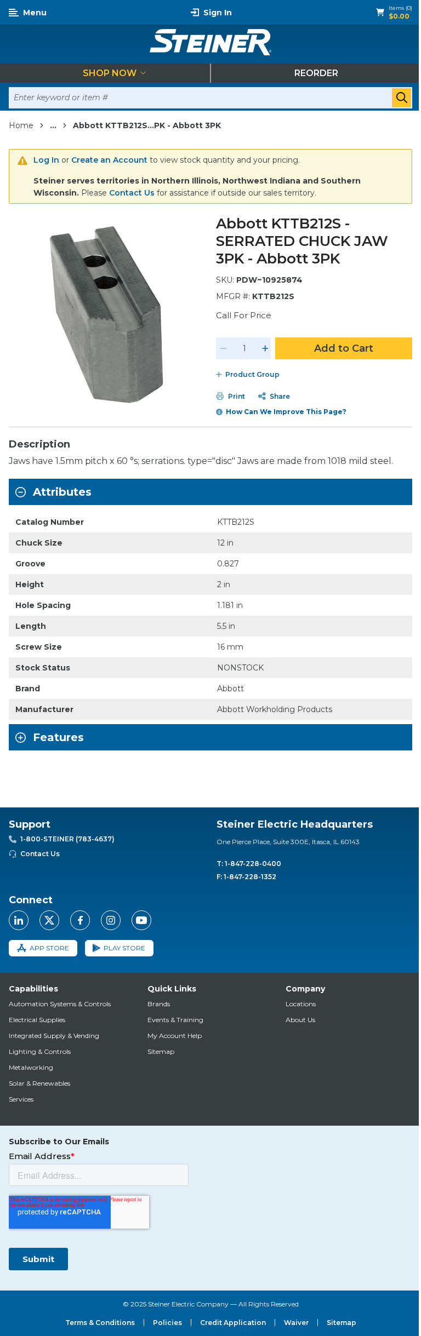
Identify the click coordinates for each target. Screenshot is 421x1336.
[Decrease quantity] (223, 348)
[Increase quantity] (265, 348)
